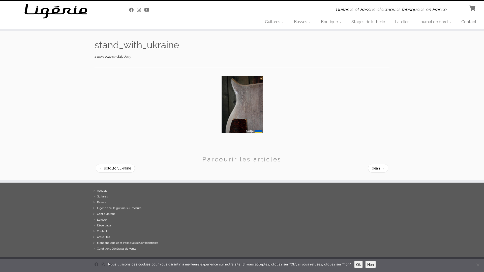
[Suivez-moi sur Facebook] (133, 10)
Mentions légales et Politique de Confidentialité (127, 243)
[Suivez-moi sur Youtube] (148, 10)
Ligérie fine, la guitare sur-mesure (119, 208)
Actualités (103, 237)
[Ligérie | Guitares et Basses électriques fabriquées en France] (56, 11)
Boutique (330, 21)
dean (378, 168)
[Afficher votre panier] (472, 8)
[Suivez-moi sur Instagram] (140, 10)
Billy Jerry (124, 56)
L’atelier (402, 21)
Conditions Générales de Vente (116, 248)
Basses (301, 21)
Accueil (102, 190)
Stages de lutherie (368, 21)
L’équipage (104, 225)
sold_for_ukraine (115, 168)
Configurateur (106, 214)
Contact (468, 21)
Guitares (273, 21)
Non (370, 264)
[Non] (477, 264)
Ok (358, 264)
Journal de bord (434, 21)
